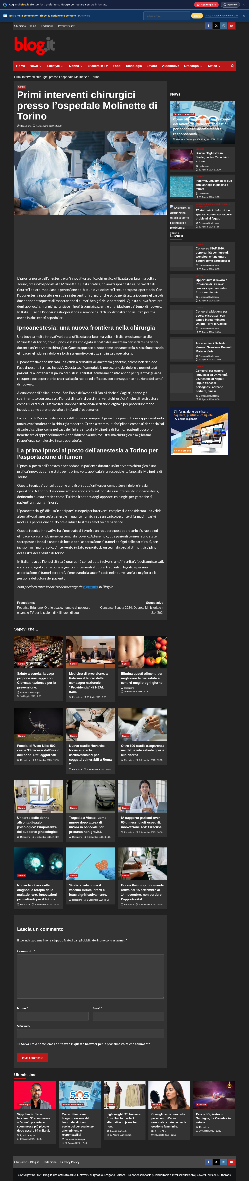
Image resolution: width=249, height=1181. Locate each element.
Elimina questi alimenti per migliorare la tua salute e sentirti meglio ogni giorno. (142, 678)
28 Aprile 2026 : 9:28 (96, 697)
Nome (22, 1008)
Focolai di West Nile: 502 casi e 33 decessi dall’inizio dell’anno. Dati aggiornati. (38, 750)
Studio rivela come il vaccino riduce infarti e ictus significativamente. (88, 890)
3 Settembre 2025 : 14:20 (47, 837)
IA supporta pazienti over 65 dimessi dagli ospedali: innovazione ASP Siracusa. (141, 822)
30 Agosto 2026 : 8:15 (209, 269)
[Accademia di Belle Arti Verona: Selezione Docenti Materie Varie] (181, 349)
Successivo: (132, 607)
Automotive (170, 66)
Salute (21, 87)
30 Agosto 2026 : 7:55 (209, 227)
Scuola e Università (184, 114)
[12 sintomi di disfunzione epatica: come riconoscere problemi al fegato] (181, 215)
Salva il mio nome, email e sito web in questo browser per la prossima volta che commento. (86, 1044)
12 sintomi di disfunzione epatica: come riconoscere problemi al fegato (213, 214)
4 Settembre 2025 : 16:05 (98, 769)
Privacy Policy (66, 25)
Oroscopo (191, 66)
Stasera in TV (98, 66)
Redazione (47, 25)
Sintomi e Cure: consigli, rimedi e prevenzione (213, 205)
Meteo (212, 66)
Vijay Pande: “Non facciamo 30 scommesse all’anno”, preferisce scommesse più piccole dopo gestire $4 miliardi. (33, 1122)
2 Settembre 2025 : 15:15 (47, 904)
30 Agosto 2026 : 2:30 (209, 300)
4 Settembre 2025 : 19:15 (47, 760)
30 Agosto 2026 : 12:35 (121, 1135)
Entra (197, 15)
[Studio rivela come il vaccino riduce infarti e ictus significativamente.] (90, 863)
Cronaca (200, 149)
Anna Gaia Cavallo (118, 1131)
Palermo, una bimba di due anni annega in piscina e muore (214, 185)
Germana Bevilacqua (30, 692)
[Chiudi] (244, 5)
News (34, 66)
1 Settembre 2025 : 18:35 (150, 904)
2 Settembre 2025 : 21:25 (98, 837)
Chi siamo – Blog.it (25, 25)
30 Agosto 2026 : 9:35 (209, 197)
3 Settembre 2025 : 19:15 (150, 760)
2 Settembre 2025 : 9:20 (98, 900)
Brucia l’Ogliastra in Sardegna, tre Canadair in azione (213, 157)
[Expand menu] (40, 66)
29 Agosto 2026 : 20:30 (210, 332)
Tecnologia (133, 66)
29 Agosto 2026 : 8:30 (209, 399)
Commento (26, 951)
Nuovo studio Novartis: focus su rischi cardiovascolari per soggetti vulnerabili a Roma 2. (90, 755)
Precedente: (53, 607)
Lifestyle (53, 66)
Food (117, 66)
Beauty (156, 1104)
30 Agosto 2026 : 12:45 (31, 1139)
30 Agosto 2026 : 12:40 (211, 139)
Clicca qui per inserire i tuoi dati (221, 15)
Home (20, 66)
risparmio (90, 587)
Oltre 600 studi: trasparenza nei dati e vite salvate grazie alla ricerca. (142, 750)
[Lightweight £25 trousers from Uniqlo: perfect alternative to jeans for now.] (125, 1095)
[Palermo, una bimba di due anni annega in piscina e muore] (181, 186)
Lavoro (152, 66)
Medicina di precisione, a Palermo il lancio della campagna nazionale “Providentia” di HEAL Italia (88, 683)
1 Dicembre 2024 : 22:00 (48, 125)
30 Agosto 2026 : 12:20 (210, 170)
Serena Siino (160, 1131)
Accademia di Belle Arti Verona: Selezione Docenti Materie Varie (213, 347)
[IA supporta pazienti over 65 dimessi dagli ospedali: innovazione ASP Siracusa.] (142, 796)
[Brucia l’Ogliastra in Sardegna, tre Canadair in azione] (181, 159)
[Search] (232, 66)
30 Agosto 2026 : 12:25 (165, 1135)
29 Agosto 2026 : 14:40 (210, 359)
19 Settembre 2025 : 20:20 (136, 691)
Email (97, 1008)
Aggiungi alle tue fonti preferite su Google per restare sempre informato (58, 4)
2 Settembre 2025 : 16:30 (150, 832)
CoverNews (205, 1175)
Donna (74, 66)
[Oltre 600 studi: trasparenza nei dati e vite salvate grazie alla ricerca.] (142, 724)
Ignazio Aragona (27, 1135)
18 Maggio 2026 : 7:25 (30, 696)
